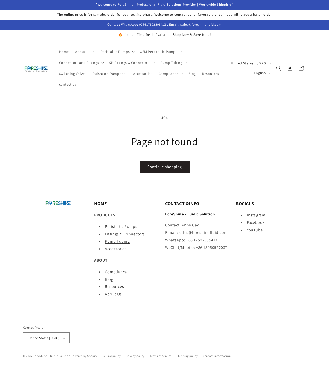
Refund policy (112, 356)
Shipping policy (187, 356)
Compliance (116, 272)
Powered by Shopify (84, 356)
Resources (114, 287)
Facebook (256, 222)
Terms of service (160, 356)
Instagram (256, 215)
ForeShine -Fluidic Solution (52, 356)
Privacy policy (135, 356)
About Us (113, 294)
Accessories (116, 248)
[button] (84, 51)
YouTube (255, 230)
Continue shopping (164, 166)
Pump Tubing (117, 241)
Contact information (217, 356)
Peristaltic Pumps (121, 226)
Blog (109, 279)
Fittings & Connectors (125, 234)
